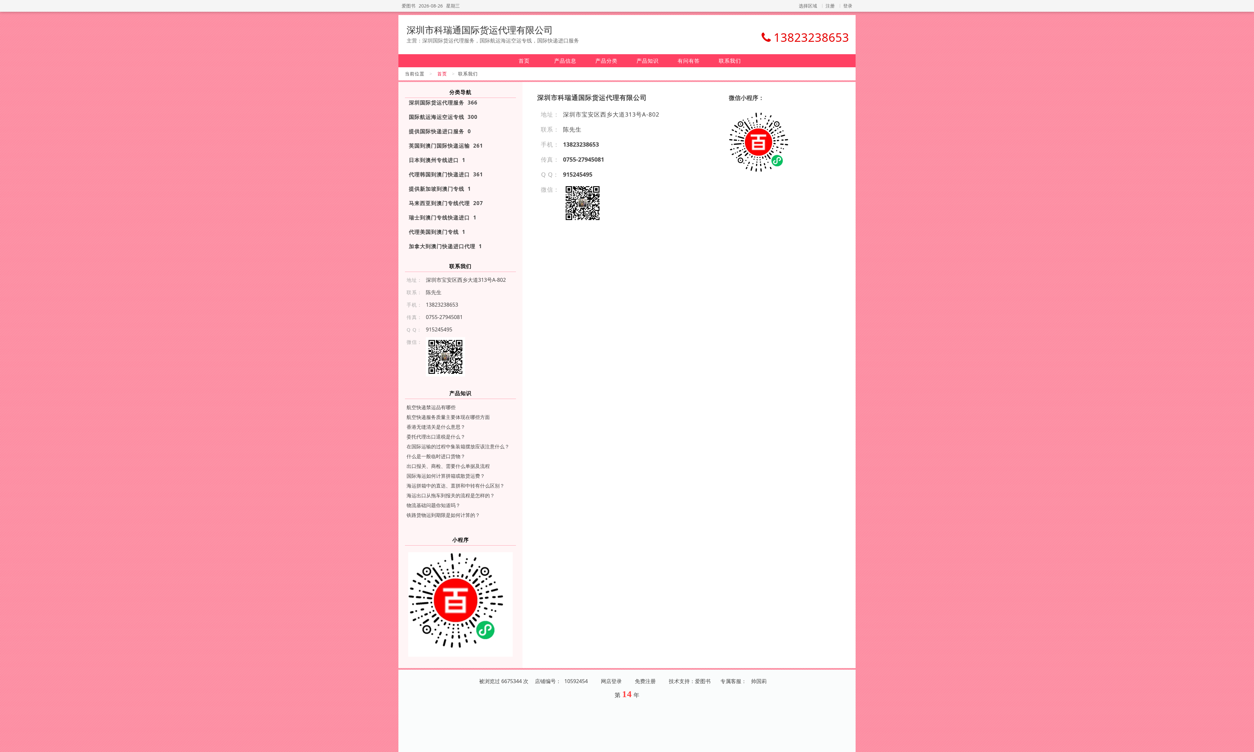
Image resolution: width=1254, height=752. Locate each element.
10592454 (576, 681)
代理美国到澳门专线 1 (437, 231)
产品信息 (565, 60)
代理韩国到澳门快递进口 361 (446, 174)
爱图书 (408, 6)
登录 (847, 6)
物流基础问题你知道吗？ (433, 505)
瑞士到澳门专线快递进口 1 (442, 217)
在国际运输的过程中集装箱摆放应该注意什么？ (458, 446)
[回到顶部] (1245, 743)
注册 (830, 6)
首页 (524, 60)
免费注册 (645, 681)
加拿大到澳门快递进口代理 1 (445, 246)
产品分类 (606, 60)
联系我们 (730, 60)
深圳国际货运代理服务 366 (443, 102)
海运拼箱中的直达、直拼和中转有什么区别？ (456, 485)
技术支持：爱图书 (690, 681)
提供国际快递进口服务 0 (440, 131)
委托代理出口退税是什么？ (436, 436)
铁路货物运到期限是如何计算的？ (443, 515)
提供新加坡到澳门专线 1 (440, 188)
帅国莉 (759, 681)
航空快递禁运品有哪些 (431, 407)
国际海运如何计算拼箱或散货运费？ (446, 475)
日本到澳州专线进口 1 (437, 160)
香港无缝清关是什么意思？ (436, 427)
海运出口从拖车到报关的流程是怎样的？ (451, 495)
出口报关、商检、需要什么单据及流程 (448, 466)
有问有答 (689, 60)
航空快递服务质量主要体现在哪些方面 (448, 417)
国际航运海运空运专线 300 (443, 116)
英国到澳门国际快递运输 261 (446, 145)
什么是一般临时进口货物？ (436, 456)
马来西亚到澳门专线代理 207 (446, 203)
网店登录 (611, 681)
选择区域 (808, 6)
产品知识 (647, 60)
